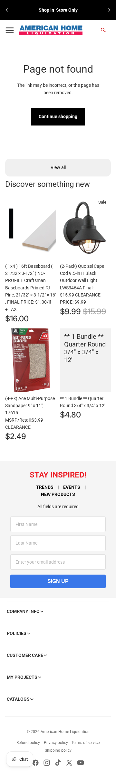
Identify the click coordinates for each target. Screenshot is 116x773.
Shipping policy (58, 750)
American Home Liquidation (65, 731)
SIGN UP (58, 581)
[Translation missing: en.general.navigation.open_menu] (10, 30)
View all (58, 167)
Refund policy (28, 742)
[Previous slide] (7, 10)
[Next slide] (109, 10)
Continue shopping (58, 116)
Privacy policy (56, 742)
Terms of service (86, 742)
